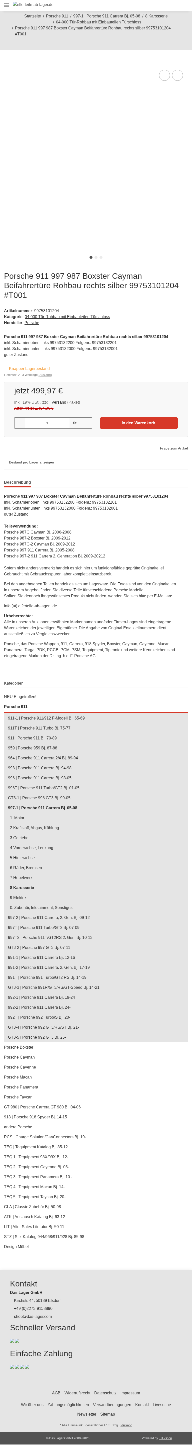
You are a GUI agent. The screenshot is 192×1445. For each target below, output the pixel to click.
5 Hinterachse (22, 858)
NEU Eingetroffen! (20, 697)
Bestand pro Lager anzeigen (31, 462)
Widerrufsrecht (77, 1393)
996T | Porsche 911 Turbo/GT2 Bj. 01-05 (44, 788)
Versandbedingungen (112, 1405)
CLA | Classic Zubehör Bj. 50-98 (32, 1207)
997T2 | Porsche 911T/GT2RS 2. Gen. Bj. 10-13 (50, 937)
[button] (149, 5)
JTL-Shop (165, 1438)
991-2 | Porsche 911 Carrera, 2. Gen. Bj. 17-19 (49, 967)
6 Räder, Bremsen (26, 868)
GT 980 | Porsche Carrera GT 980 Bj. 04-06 (42, 1107)
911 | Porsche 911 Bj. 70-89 (32, 738)
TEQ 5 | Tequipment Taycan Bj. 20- (35, 1197)
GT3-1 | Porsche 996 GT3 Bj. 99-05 (39, 798)
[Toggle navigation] (6, 3)
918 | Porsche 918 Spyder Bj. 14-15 (35, 1117)
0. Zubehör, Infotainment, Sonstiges (41, 907)
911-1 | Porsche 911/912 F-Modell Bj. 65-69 (46, 718)
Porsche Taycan (18, 1097)
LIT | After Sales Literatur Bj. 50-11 (34, 1227)
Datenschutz (105, 1393)
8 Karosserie (22, 888)
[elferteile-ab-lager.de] (33, 4)
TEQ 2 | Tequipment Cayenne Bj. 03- (36, 1167)
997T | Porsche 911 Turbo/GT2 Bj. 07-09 (44, 927)
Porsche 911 (16, 707)
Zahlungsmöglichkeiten (68, 1405)
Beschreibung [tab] (17, 482)
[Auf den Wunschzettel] (177, 75)
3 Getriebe (19, 838)
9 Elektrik (18, 898)
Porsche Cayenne (20, 1067)
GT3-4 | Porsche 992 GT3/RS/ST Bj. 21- (43, 1027)
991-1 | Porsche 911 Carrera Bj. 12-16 (41, 957)
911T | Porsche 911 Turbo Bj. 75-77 (39, 728)
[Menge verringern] (19, 423)
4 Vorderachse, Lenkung (31, 848)
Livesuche (162, 1405)
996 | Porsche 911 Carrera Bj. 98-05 (40, 778)
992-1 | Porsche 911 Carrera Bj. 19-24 (41, 997)
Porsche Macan (18, 1077)
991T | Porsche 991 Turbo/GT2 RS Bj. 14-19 (47, 977)
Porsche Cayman (19, 1057)
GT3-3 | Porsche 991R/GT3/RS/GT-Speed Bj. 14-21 (54, 987)
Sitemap (107, 1414)
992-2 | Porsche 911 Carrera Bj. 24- (39, 1007)
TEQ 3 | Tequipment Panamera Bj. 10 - (38, 1177)
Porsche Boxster (18, 1047)
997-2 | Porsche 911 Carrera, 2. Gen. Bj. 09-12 (49, 917)
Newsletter (86, 1414)
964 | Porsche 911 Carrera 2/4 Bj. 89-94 (43, 758)
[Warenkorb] (182, 5)
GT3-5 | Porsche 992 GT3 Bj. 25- (37, 1037)
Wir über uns (32, 1405)
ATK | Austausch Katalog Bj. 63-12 (34, 1217)
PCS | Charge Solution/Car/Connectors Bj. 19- (45, 1137)
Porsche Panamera (21, 1087)
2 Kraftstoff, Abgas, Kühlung (34, 828)
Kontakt (142, 1405)
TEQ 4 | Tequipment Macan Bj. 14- (34, 1187)
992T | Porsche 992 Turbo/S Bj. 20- (39, 1017)
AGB (56, 1393)
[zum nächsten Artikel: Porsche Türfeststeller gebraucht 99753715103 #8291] (101, 44)
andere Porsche (18, 1127)
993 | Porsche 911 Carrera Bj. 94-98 (40, 768)
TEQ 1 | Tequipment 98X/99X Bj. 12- (36, 1157)
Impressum (130, 1393)
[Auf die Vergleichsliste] (164, 75)
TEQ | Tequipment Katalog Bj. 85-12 (36, 1147)
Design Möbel (16, 1247)
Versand (59, 402)
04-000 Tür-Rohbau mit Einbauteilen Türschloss (67, 317)
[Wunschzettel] (171, 5)
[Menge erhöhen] (86, 423)
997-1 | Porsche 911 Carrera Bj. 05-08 (42, 808)
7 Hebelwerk (21, 878)
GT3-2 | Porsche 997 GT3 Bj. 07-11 (39, 947)
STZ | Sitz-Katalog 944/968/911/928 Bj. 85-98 (44, 1237)
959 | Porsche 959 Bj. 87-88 (32, 748)
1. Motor (17, 818)
